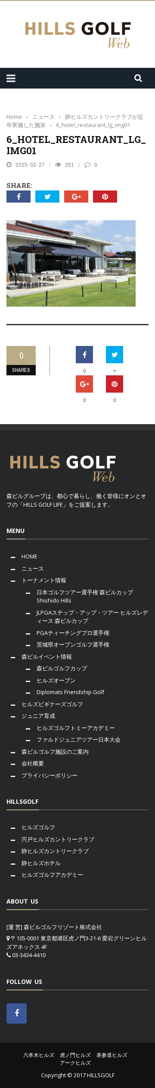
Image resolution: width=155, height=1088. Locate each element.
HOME (29, 556)
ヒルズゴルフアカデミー (52, 875)
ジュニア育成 (38, 716)
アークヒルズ (75, 1062)
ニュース (33, 568)
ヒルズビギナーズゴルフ (52, 704)
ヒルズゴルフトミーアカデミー (76, 728)
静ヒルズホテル (41, 863)
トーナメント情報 (44, 580)
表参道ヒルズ (111, 1055)
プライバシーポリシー (50, 775)
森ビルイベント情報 (47, 656)
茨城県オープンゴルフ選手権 (73, 644)
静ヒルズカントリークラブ (55, 851)
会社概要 (33, 763)
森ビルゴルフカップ (62, 668)
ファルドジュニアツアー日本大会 (79, 739)
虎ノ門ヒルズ (75, 1055)
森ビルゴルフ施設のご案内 (55, 751)
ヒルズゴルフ (38, 827)
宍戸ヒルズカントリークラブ (58, 839)
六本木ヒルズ (38, 1055)
